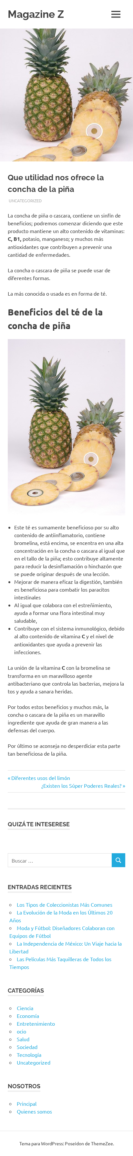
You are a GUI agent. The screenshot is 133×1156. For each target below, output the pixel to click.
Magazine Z (36, 14)
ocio (21, 1031)
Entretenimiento (36, 1023)
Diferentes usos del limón (40, 777)
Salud (23, 1039)
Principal (26, 1103)
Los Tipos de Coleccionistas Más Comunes (64, 904)
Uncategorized (25, 200)
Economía (28, 1015)
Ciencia (25, 1008)
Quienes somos (34, 1111)
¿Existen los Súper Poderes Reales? (81, 785)
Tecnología (29, 1054)
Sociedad (27, 1047)
